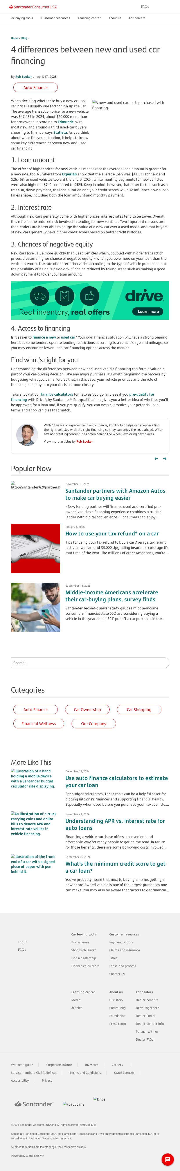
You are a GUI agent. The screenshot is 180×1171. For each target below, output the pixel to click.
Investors (92, 1065)
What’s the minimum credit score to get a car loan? (115, 867)
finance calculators (57, 394)
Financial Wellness (39, 723)
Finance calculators (85, 966)
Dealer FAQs (144, 1039)
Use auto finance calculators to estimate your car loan (116, 782)
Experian (69, 174)
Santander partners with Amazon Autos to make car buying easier (115, 494)
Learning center (89, 18)
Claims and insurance (124, 950)
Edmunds (66, 121)
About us (115, 18)
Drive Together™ (148, 1008)
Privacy (47, 1080)
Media (75, 1000)
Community (117, 1008)
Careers (117, 1065)
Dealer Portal (145, 1016)
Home (15, 38)
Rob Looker (23, 76)
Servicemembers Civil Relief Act (34, 1072)
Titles (113, 958)
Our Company (93, 723)
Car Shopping (139, 709)
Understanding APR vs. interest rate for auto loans (115, 824)
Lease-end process (122, 966)
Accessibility (20, 1080)
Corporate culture (59, 1065)
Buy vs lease (80, 942)
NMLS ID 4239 (88, 1125)
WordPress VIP (35, 1156)
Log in (163, 6)
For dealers (137, 18)
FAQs (145, 6)
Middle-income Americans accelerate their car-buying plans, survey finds (111, 596)
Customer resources (55, 18)
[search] (164, 663)
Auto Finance (35, 87)
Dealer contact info (150, 1023)
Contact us (117, 974)
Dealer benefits (147, 1000)
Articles (76, 1008)
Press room (117, 1023)
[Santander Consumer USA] (32, 6)
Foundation (117, 1016)
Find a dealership (83, 958)
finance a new (44, 337)
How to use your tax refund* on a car (112, 533)
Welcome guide (22, 1065)
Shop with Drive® (83, 950)
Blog (24, 38)
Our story (116, 1000)
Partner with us (147, 1031)
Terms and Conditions (85, 1072)
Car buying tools (21, 18)
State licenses (124, 1072)
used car (68, 337)
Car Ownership (87, 709)
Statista (60, 132)
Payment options (121, 942)
